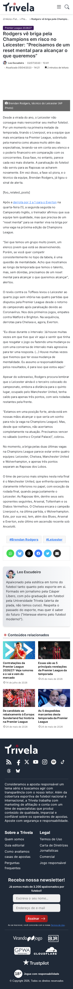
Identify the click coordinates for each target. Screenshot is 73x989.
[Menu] (59, 6)
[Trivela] (18, 7)
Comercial (47, 857)
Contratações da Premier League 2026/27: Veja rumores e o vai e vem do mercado (18, 670)
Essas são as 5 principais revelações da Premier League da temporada (52, 668)
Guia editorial (14, 845)
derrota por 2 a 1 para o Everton (35, 202)
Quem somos (14, 839)
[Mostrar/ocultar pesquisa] (67, 7)
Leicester (55, 539)
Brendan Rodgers (24, 539)
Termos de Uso (51, 839)
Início (8, 19)
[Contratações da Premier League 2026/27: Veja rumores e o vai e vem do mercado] (19, 650)
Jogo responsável (53, 863)
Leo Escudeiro (29, 572)
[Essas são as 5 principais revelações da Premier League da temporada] (54, 650)
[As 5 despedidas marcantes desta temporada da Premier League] (54, 698)
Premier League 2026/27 (18, 27)
